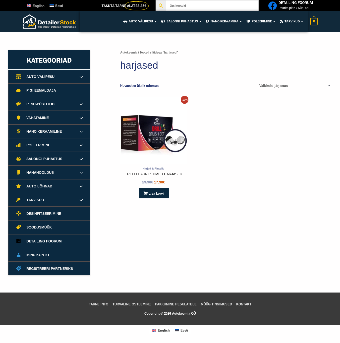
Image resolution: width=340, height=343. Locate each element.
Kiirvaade (153, 161)
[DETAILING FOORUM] (272, 5)
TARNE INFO (98, 304)
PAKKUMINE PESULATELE (176, 304)
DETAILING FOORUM (296, 2)
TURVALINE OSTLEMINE (132, 304)
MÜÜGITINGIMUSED (216, 304)
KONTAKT (243, 304)
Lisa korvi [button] (156, 193)
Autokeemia (128, 52)
